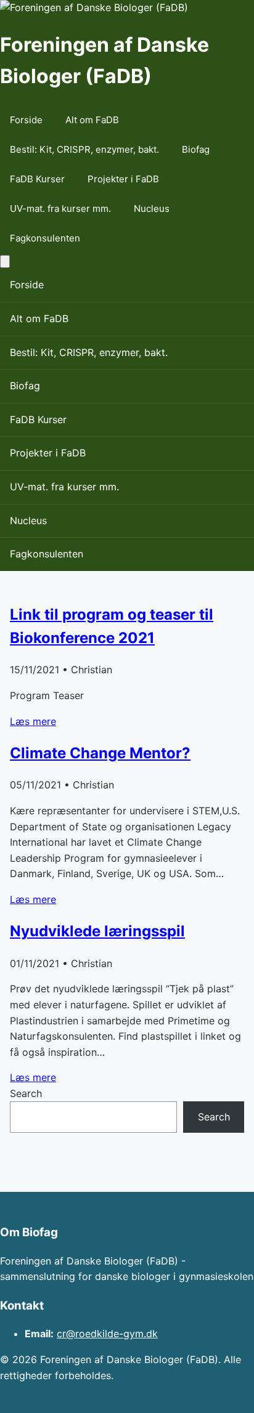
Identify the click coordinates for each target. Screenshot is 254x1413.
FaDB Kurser (37, 179)
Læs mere (33, 721)
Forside (26, 120)
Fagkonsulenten (45, 238)
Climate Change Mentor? (100, 753)
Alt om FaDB (92, 120)
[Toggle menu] (5, 261)
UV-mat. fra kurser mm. (60, 208)
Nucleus (152, 208)
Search (26, 1093)
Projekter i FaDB (123, 179)
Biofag (196, 149)
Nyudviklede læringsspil (97, 931)
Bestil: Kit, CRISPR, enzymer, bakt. (84, 149)
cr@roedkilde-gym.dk (107, 1333)
